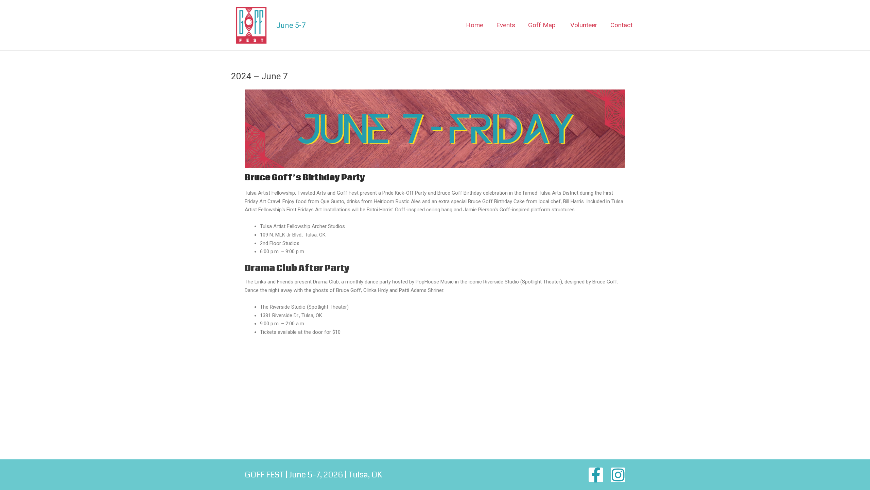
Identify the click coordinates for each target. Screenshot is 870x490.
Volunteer (583, 25)
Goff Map (542, 25)
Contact (621, 25)
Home (474, 25)
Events (505, 25)
